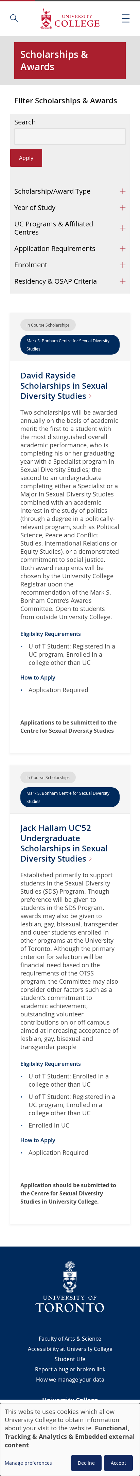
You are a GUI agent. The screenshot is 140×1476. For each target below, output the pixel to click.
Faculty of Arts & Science (70, 1338)
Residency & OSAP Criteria (55, 281)
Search (25, 122)
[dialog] (70, 1439)
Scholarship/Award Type (52, 191)
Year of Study (34, 207)
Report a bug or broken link (70, 1369)
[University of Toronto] (70, 1286)
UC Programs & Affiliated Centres (53, 228)
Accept (118, 1463)
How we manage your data (70, 1379)
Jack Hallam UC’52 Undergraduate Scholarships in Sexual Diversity (64, 843)
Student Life (70, 1359)
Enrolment (30, 264)
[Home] (70, 18)
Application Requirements (54, 248)
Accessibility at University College (70, 1349)
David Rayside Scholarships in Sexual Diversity (64, 385)
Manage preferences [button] (28, 1463)
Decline (86, 1463)
